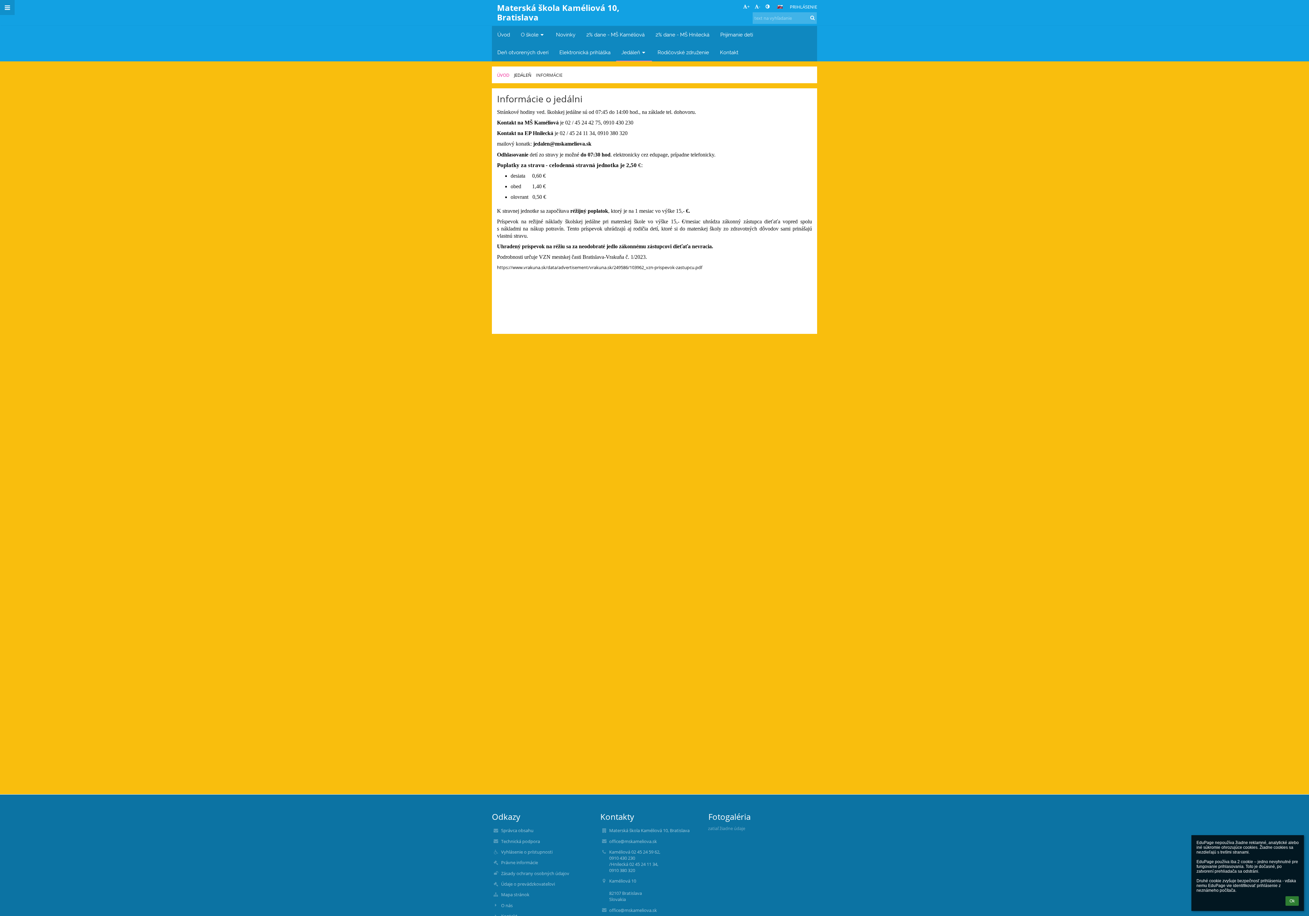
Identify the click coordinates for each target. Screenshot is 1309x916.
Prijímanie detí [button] (736, 35)
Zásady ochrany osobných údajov (535, 873)
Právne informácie (519, 862)
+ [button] (748, 6)
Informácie (549, 75)
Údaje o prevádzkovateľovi (528, 884)
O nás (507, 905)
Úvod (503, 75)
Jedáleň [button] (630, 52)
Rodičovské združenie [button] (683, 52)
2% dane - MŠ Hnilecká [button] (682, 35)
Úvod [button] (503, 35)
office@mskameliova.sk (633, 841)
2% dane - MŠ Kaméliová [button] (615, 35)
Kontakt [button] (729, 52)
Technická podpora (520, 841)
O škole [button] (530, 35)
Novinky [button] (565, 35)
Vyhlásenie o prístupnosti (527, 852)
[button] (767, 6)
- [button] (759, 6)
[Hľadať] (812, 18)
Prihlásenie (803, 7)
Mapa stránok (515, 894)
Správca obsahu (517, 830)
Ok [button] (1292, 901)
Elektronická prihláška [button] (585, 52)
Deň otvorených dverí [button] (522, 52)
